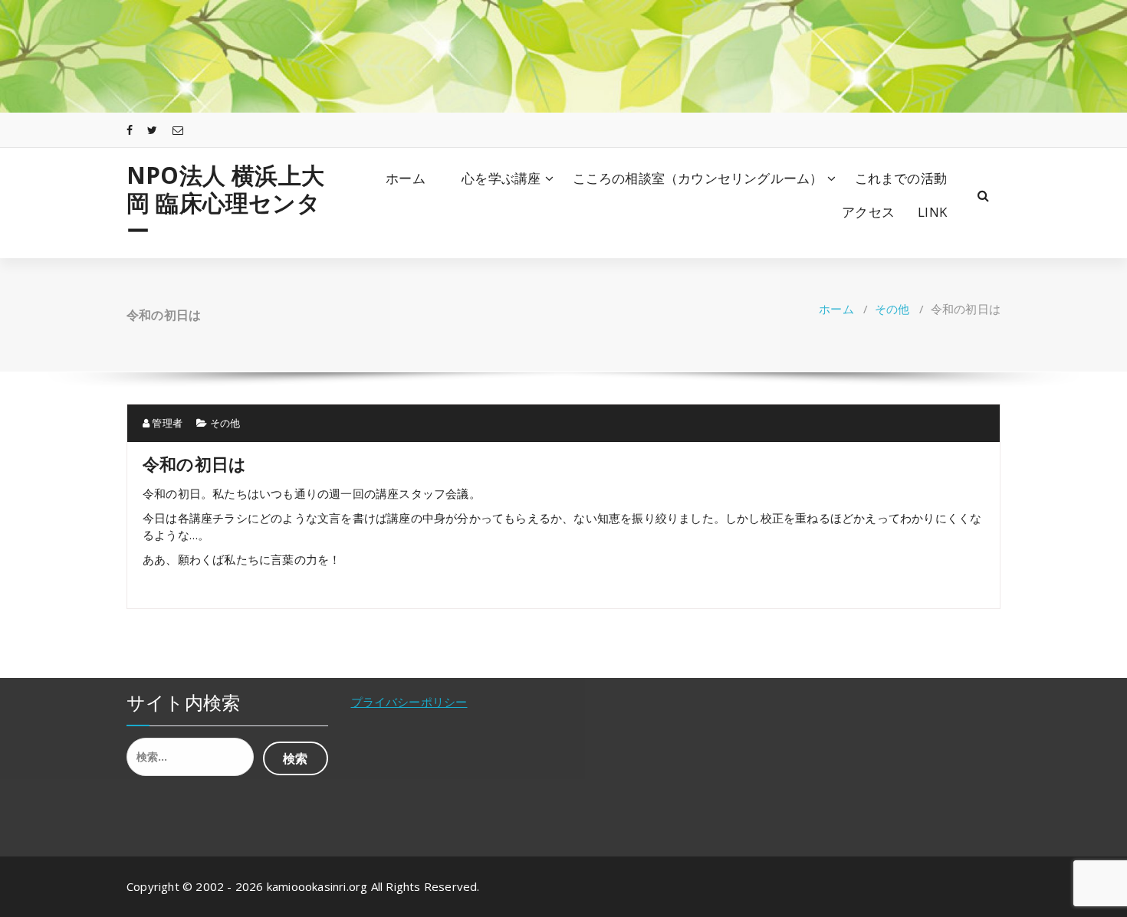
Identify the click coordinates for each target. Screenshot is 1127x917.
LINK (932, 212)
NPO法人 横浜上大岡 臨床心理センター (225, 203)
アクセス (868, 212)
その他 (892, 308)
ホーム (406, 178)
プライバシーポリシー (409, 701)
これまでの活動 (901, 178)
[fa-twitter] (152, 130)
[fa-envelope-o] (177, 130)
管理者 (166, 423)
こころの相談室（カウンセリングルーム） (698, 178)
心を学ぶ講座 (508, 178)
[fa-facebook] (130, 130)
